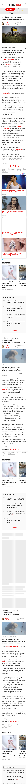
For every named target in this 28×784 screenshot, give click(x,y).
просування (6, 93)
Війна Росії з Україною (4, 170)
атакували (18, 149)
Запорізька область (19, 169)
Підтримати (10, 9)
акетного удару (9, 59)
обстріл (18, 452)
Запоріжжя (12, 169)
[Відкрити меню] (2, 4)
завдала (4, 389)
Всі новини (14, 330)
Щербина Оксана (7, 23)
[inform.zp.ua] (14, 4)
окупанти (24, 452)
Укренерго (9, 64)
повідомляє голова (12, 374)
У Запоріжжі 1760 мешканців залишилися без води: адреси (9, 284)
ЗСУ (25, 169)
